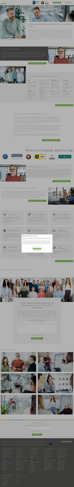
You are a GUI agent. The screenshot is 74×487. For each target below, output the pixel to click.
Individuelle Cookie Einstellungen (37, 250)
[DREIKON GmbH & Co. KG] (3, 2)
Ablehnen (37, 251)
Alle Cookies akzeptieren (37, 248)
